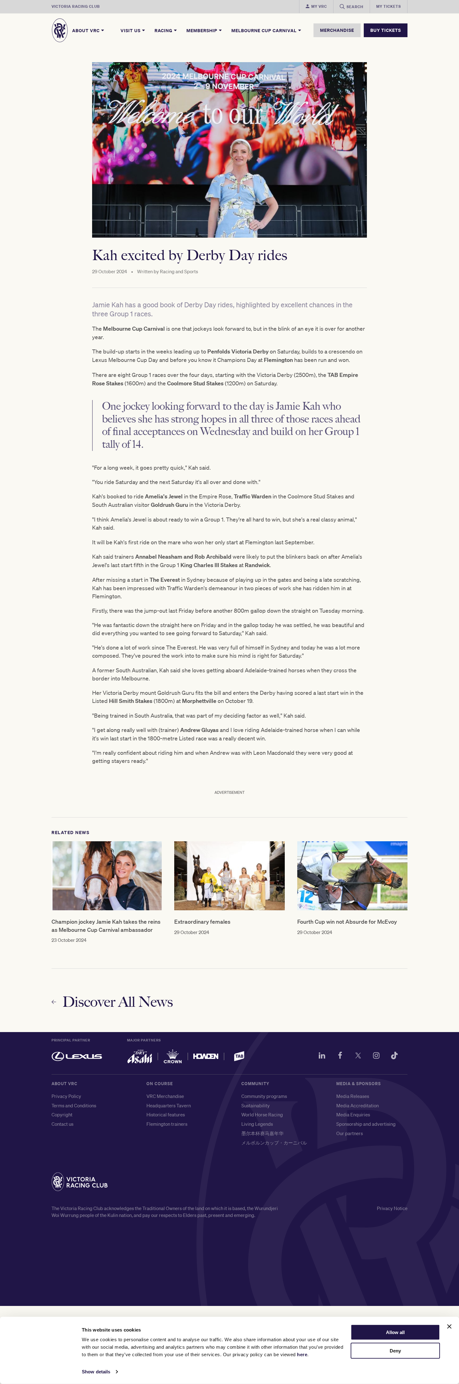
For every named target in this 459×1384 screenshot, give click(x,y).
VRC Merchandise (165, 1096)
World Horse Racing (262, 1114)
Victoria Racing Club (76, 6)
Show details (96, 1371)
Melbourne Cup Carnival (264, 30)
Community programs (264, 1096)
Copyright (62, 1114)
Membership (202, 30)
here (302, 1354)
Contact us (62, 1124)
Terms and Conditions (74, 1105)
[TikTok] (394, 1056)
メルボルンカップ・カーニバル (274, 1142)
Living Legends (257, 1124)
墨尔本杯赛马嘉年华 (262, 1133)
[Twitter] (358, 1056)
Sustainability (255, 1105)
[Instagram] (376, 1056)
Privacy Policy (66, 1096)
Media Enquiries (353, 1114)
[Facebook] (340, 1056)
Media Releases (352, 1096)
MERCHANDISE (337, 30)
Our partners (349, 1133)
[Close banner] (449, 1326)
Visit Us (131, 30)
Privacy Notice (392, 1208)
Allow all (395, 1332)
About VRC (86, 30)
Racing (164, 30)
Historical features (165, 1114)
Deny (395, 1350)
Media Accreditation (357, 1105)
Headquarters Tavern (168, 1105)
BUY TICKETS (385, 30)
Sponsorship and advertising (366, 1124)
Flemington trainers (166, 1124)
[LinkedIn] (322, 1056)
